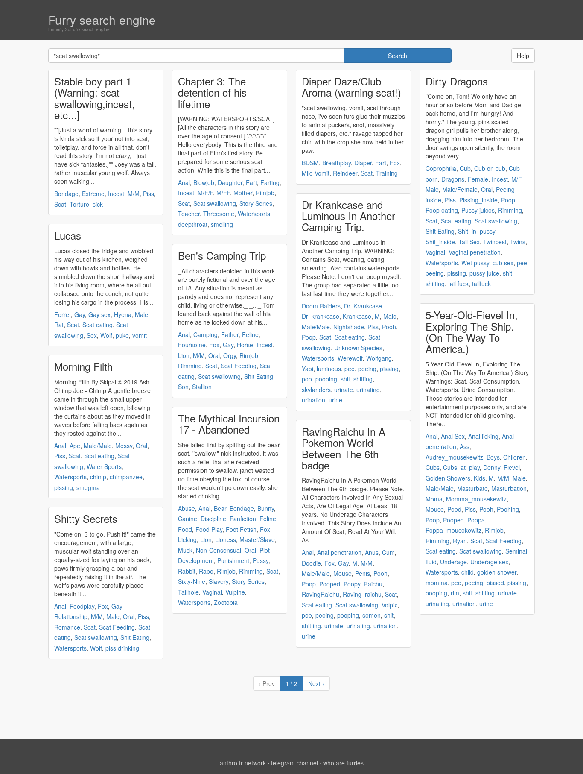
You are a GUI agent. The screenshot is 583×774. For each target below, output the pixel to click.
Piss (148, 193)
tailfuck (481, 283)
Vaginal (212, 592)
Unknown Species (358, 347)
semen (371, 615)
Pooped (329, 584)
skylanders (316, 389)
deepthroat (192, 224)
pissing (63, 487)
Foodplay (82, 606)
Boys (493, 457)
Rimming (190, 365)
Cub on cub (489, 168)
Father (230, 334)
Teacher (189, 213)
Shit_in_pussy (476, 231)
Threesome (218, 213)
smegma (88, 487)
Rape (206, 571)
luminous (329, 368)
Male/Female (460, 189)
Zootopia (226, 602)
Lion (183, 355)
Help (523, 55)
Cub (465, 168)
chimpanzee (126, 476)
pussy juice (484, 273)
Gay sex (99, 314)
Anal (60, 445)
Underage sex (489, 561)
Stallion (202, 386)
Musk (185, 550)
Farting (270, 182)
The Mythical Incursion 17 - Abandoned (229, 423)
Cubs (433, 467)
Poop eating (442, 210)
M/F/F (205, 192)
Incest (116, 193)
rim (455, 593)
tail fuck (458, 283)
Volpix (389, 605)
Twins (517, 241)
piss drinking (122, 648)
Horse (245, 344)
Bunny (265, 508)
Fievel (512, 467)
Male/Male (98, 445)
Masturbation (509, 488)
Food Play (208, 529)
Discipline (213, 518)
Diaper (363, 162)
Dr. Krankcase (363, 306)
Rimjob (265, 192)
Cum (388, 552)
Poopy (352, 584)
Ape (75, 445)
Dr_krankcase (320, 316)
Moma (434, 499)
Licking (187, 539)
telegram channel (294, 763)
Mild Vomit (315, 173)
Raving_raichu (362, 594)
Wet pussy (475, 262)
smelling (222, 224)
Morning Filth (83, 366)
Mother (242, 192)
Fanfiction (243, 518)
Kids (479, 478)
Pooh (389, 326)
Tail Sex (469, 241)
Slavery (218, 581)
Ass (464, 446)
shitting (363, 379)
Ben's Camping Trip (222, 255)
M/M (134, 193)
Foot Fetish (241, 529)
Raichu (373, 584)
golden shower (496, 572)
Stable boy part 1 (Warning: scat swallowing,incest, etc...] (94, 97)
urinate (343, 389)
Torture (79, 204)
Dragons (452, 179)
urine (335, 400)
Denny (491, 467)
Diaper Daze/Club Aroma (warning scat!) (351, 86)
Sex (92, 335)
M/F (516, 179)
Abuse (186, 508)
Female (478, 179)
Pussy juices (478, 210)
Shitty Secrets (85, 518)
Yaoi (307, 368)
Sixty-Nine (191, 581)
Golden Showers (448, 478)
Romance (67, 627)
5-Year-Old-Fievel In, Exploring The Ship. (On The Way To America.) (472, 331)
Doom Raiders (321, 306)
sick (98, 204)
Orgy (229, 355)
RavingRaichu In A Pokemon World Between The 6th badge (343, 448)
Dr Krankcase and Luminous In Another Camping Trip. (348, 216)
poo (307, 379)
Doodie (311, 563)
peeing (367, 368)
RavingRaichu (320, 594)
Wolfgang (379, 358)
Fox (103, 606)
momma (437, 582)
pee (349, 368)
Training (387, 173)
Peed (454, 509)
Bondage (66, 193)
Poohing (508, 509)
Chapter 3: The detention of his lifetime (212, 92)
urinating (368, 389)
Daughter (230, 182)
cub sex (503, 262)
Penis (362, 573)
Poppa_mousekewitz (453, 530)
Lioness (225, 539)
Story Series (255, 203)
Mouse (342, 573)
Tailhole (188, 592)
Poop (309, 337)
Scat (60, 204)
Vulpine (235, 592)
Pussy (260, 560)
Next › (316, 683)
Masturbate (472, 488)
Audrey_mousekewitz (454, 457)
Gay (79, 314)
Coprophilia (441, 168)
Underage (453, 561)
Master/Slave (257, 539)
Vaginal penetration (475, 252)
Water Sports (104, 466)
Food (185, 529)
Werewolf (350, 358)
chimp (98, 476)
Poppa (476, 520)
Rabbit (186, 571)
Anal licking (483, 436)
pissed (495, 582)
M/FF (223, 192)
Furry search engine (102, 19)
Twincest (495, 241)
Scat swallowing (95, 637)
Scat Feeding (117, 627)
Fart (251, 182)
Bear (220, 508)
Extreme (93, 193)
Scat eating (97, 324)
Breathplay (336, 162)
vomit (139, 335)
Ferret (62, 314)
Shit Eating (134, 637)
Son (183, 386)
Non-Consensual (218, 550)
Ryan (460, 541)
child (467, 572)
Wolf (106, 335)
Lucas (67, 235)
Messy (123, 445)
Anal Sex (453, 436)
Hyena (122, 314)
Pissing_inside (478, 200)
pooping (326, 379)
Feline (250, 334)
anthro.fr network (243, 763)
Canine (187, 518)
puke (122, 335)
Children (514, 457)
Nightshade (348, 326)
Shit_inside (440, 241)
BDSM (310, 162)
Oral (141, 445)
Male (141, 314)
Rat (59, 324)
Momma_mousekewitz (476, 499)
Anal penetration (339, 552)
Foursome (192, 344)
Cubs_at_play (461, 467)
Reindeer (345, 173)
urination (313, 400)
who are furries (343, 763)
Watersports (70, 476)
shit (345, 379)
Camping (205, 334)
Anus (372, 552)
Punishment (233, 560)
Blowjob (203, 182)
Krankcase (357, 316)
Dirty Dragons (457, 80)
